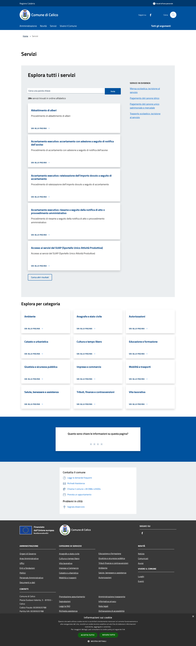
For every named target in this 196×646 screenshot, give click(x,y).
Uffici (22, 563)
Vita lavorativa (65, 563)
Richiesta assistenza (68, 611)
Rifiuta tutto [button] (108, 635)
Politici (23, 572)
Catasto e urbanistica (68, 572)
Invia (113, 91)
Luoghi (141, 576)
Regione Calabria (27, 3)
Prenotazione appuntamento (72, 596)
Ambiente (103, 568)
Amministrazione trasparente (112, 596)
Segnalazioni (65, 601)
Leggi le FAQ (64, 606)
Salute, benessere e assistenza (112, 572)
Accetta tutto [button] (87, 635)
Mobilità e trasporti (67, 577)
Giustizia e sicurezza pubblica (112, 558)
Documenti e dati (27, 582)
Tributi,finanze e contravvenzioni (113, 563)
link (123, 629)
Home (25, 36)
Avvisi (140, 563)
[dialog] (98, 630)
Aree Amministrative (29, 558)
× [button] (193, 616)
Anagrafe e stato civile (69, 553)
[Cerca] (173, 15)
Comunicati (143, 558)
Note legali (103, 606)
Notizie (141, 553)
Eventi (141, 581)
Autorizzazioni (105, 577)
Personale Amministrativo (31, 577)
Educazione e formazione (110, 553)
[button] (98, 641)
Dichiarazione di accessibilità (111, 611)
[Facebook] (149, 15)
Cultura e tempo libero (69, 558)
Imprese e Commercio (69, 568)
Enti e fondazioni (27, 568)
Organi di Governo (28, 553)
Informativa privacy (107, 601)
